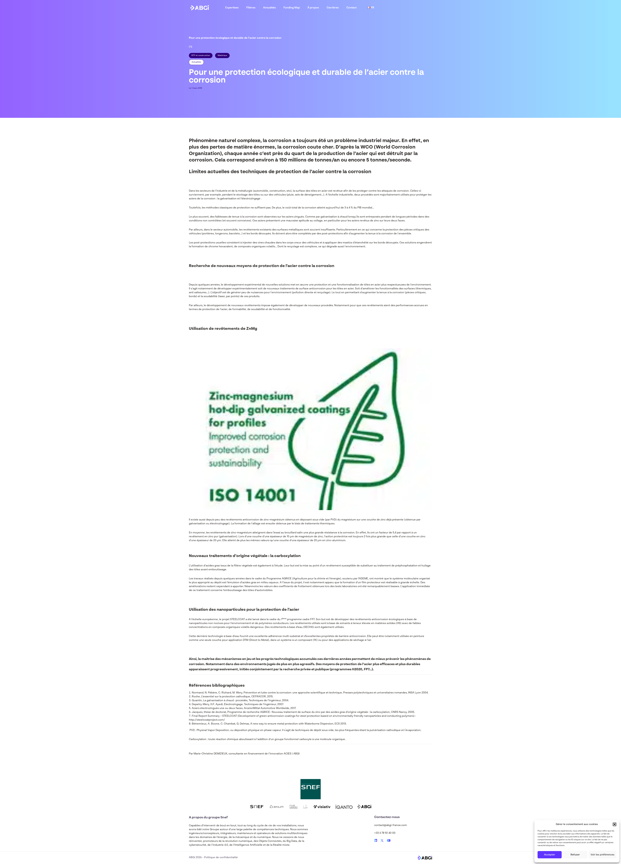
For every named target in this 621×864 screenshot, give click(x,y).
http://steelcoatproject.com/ (207, 720)
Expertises (232, 7)
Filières (250, 7)
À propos (313, 7)
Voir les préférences (602, 854)
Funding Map (291, 7)
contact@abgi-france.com (390, 825)
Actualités (269, 7)
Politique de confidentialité (221, 857)
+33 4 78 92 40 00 (384, 833)
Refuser (575, 854)
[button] (614, 824)
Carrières (333, 7)
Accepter (549, 854)
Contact (351, 7)
